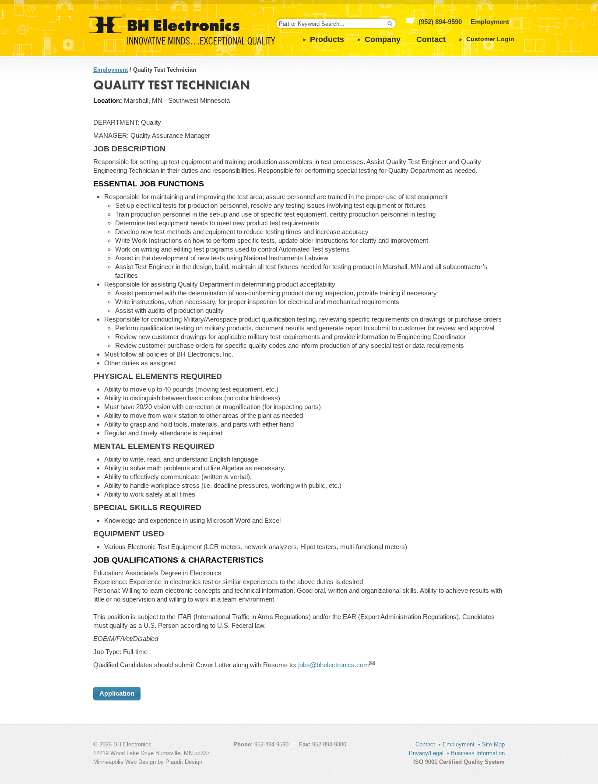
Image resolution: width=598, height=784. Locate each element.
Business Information (478, 753)
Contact (431, 39)
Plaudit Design (183, 762)
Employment (490, 21)
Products (327, 39)
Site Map (493, 744)
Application (116, 693)
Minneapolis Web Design (124, 762)
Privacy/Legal (426, 753)
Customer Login (490, 39)
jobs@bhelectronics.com (333, 664)
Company (383, 39)
